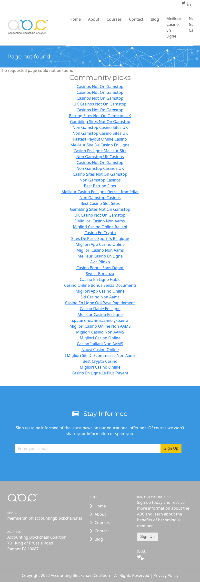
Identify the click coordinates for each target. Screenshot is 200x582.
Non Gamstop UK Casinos (100, 156)
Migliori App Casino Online (100, 244)
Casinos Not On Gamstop (100, 86)
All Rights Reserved (132, 575)
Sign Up (147, 536)
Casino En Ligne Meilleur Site (100, 150)
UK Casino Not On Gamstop (100, 215)
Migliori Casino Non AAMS (100, 332)
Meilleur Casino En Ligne (173, 27)
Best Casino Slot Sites (100, 203)
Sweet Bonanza (100, 273)
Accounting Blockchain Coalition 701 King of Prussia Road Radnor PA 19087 (37, 543)
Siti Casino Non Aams (100, 297)
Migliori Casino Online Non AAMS (100, 326)
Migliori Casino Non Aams (100, 250)
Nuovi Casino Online (100, 349)
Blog (155, 19)
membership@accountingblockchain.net (37, 518)
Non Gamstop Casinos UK (100, 168)
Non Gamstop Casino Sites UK (100, 127)
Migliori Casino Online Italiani (100, 226)
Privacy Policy (165, 575)
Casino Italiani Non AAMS (100, 343)
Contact (136, 19)
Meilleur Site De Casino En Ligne (100, 145)
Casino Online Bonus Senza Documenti (100, 285)
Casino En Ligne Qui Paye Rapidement (100, 302)
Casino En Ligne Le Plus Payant (100, 373)
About (93, 19)
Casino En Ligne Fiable (100, 279)
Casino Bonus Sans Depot (100, 267)
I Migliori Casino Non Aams (100, 221)
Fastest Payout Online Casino (100, 139)
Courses (114, 19)
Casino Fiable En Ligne (100, 308)
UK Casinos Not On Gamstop (100, 104)
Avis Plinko (100, 262)
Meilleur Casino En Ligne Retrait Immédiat (100, 191)
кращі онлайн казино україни (100, 320)
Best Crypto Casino (100, 361)
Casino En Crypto (100, 232)
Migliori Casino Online (100, 338)
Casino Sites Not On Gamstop (100, 174)
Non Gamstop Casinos (100, 180)
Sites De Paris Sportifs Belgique (100, 238)
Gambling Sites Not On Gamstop (100, 121)
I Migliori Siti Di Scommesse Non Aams (100, 355)
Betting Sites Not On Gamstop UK (100, 115)
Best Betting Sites (100, 186)
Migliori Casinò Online (100, 367)
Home (75, 19)
